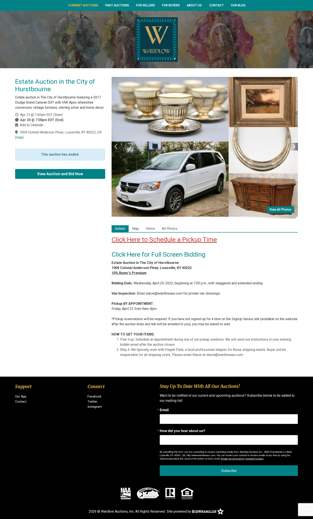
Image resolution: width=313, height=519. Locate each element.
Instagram (95, 407)
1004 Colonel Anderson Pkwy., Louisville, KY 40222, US (60, 132)
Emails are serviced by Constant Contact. (242, 458)
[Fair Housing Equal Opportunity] (187, 493)
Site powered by (179, 511)
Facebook (94, 396)
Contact (216, 5)
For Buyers (171, 5)
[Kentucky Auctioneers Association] (148, 493)
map (19, 137)
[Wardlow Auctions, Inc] (156, 39)
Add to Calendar (31, 125)
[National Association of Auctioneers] (125, 493)
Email (164, 410)
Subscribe (229, 470)
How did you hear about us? (182, 430)
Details (120, 229)
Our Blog (238, 5)
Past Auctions (117, 5)
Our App (20, 396)
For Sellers (145, 5)
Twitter (92, 401)
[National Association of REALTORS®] (170, 493)
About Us (194, 5)
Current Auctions (83, 5)
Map (135, 229)
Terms (150, 229)
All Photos (169, 229)
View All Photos (280, 209)
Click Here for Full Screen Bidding (158, 254)
